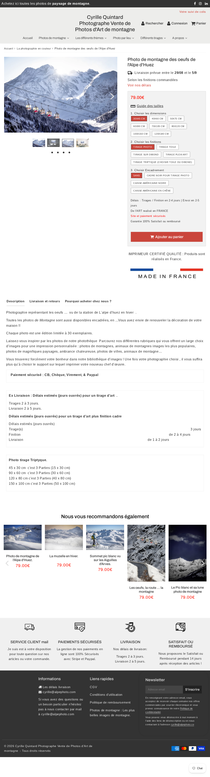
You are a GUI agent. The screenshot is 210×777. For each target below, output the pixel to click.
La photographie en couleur (34, 48)
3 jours (196, 429)
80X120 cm (178, 126)
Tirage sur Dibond (146, 154)
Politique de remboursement (110, 702)
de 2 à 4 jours (179, 434)
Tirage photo (142, 147)
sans (136, 175)
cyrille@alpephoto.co (182, 724)
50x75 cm (176, 118)
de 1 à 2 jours (158, 439)
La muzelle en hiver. (63, 556)
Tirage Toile (167, 147)
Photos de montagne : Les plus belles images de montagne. (112, 712)
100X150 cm (140, 134)
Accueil (8, 48)
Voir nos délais (139, 85)
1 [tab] (52, 152)
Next (112, 96)
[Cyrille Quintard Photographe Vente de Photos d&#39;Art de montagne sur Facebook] (195, 3)
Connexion (179, 23)
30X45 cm (139, 118)
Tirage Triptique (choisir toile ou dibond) (162, 162)
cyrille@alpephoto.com (59, 692)
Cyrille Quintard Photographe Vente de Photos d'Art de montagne (105, 23)
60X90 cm (139, 126)
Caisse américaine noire (149, 183)
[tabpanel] (39, 143)
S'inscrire (192, 689)
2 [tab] (58, 152)
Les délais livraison (57, 687)
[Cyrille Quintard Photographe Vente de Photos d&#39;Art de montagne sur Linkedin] (206, 3)
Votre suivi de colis (192, 11)
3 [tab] (64, 152)
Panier (201, 23)
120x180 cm (161, 134)
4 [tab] (69, 152)
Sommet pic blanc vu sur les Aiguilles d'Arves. (105, 560)
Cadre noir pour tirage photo (168, 175)
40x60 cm (157, 118)
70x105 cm (158, 126)
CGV (93, 687)
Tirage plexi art (177, 154)
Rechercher (154, 23)
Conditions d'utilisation (106, 694)
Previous (9, 96)
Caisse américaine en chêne (152, 190)
